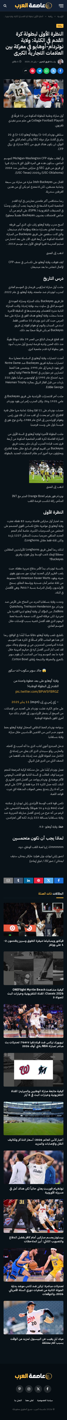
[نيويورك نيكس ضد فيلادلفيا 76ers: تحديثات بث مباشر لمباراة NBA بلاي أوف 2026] (33, 1021)
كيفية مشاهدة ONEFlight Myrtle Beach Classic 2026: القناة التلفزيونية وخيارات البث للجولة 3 (35, 994)
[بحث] (5, 6)
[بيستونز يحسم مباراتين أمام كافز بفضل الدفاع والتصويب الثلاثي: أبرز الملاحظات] (33, 1216)
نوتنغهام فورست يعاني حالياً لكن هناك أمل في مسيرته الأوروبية (36, 1191)
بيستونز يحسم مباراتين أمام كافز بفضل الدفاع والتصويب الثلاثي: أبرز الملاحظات (36, 1239)
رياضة (60, 25)
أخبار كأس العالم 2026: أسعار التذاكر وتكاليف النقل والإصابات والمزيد (35, 1142)
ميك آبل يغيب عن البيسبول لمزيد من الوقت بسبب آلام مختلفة (36, 1341)
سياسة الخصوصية (45, 1400)
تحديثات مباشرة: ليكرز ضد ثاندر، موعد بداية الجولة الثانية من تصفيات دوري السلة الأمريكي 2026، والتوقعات (36, 1290)
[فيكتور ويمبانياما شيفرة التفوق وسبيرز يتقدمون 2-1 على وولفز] (33, 919)
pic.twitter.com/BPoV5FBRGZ (37, 691)
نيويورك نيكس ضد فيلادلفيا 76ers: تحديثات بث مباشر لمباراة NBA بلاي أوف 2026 (34, 1044)
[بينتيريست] (32, 71)
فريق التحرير (44, 61)
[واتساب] (46, 71)
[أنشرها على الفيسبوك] (60, 71)
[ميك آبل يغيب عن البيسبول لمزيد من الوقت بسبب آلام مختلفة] (33, 1317)
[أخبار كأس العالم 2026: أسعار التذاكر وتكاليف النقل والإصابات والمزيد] (33, 1118)
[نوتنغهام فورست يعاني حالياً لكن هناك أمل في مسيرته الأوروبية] (33, 1167)
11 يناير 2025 (20, 702)
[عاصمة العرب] (33, 5)
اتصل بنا (18, 1400)
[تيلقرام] (39, 71)
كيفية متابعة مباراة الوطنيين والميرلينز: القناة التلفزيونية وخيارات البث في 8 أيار (37, 1093)
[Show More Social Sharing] (26, 71)
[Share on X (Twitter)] (53, 71)
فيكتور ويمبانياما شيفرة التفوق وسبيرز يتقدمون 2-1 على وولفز (33, 943)
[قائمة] (61, 6)
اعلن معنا (29, 1400)
